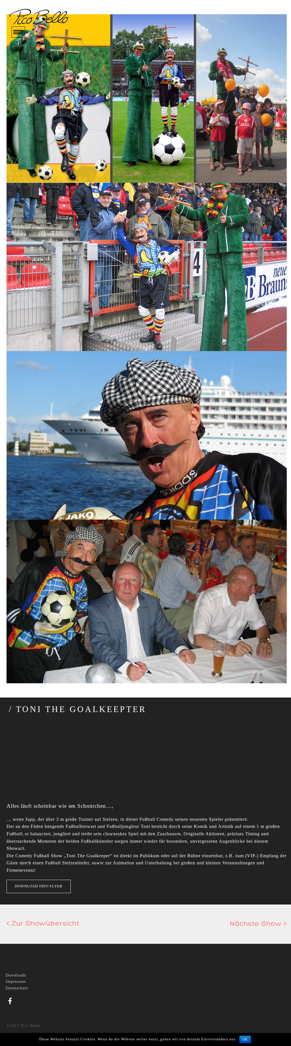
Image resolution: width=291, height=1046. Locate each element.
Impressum (16, 981)
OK (245, 1039)
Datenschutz (17, 988)
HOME (18, 51)
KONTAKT (23, 109)
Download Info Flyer (39, 886)
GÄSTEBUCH (26, 101)
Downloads (16, 975)
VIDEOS (20, 76)
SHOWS (20, 68)
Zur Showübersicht (44, 923)
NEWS (18, 84)
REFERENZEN (27, 92)
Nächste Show (257, 924)
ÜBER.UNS (24, 60)
